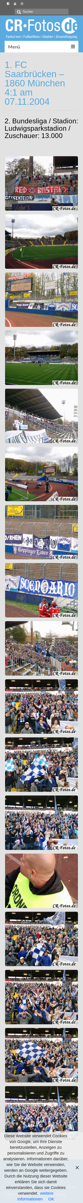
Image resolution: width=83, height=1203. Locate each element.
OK (51, 1199)
